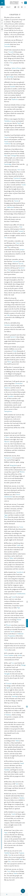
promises (7, 325)
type (6, 832)
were (19, 170)
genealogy (10, 77)
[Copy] (2, 27)
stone (7, 437)
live (10, 861)
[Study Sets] (15, 7)
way (9, 855)
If (8, 247)
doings (24, 665)
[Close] (2, 20)
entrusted (7, 46)
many (15, 351)
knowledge (8, 164)
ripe (18, 608)
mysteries (15, 99)
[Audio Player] (23, 891)
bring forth (13, 465)
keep (6, 517)
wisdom (11, 655)
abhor (11, 558)
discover (7, 442)
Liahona (8, 715)
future (10, 362)
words (24, 185)
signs (6, 515)
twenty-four (19, 383)
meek (12, 632)
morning (14, 696)
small (19, 123)
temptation (11, 636)
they (6, 156)
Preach (8, 625)
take (8, 315)
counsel (21, 231)
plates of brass (16, 68)
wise (11, 63)
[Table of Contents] (2, 7)
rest (6, 650)
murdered (20, 572)
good (8, 688)
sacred (21, 264)
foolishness (8, 121)
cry (13, 663)
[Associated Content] (27, 706)
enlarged (14, 156)
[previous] (7, 894)
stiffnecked (10, 207)
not (17, 784)
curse (21, 527)
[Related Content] (21, 7)
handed (12, 87)
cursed (14, 597)
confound (7, 144)
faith (17, 741)
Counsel (8, 683)
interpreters (8, 411)
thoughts (7, 674)
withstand (20, 634)
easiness (21, 853)
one (6, 238)
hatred (19, 620)
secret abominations (12, 496)
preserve (21, 268)
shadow (22, 798)
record (11, 52)
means (7, 137)
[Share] (2, 29)
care (9, 871)
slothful (7, 770)
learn (6, 655)
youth (20, 655)
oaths (18, 545)
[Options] (25, 7)
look (21, 859)
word (13, 814)
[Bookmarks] (18, 7)
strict (18, 243)
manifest (10, 396)
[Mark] (2, 23)
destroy (22, 472)
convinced (17, 178)
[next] (21, 894)
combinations (21, 594)
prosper (22, 249)
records (7, 44)
